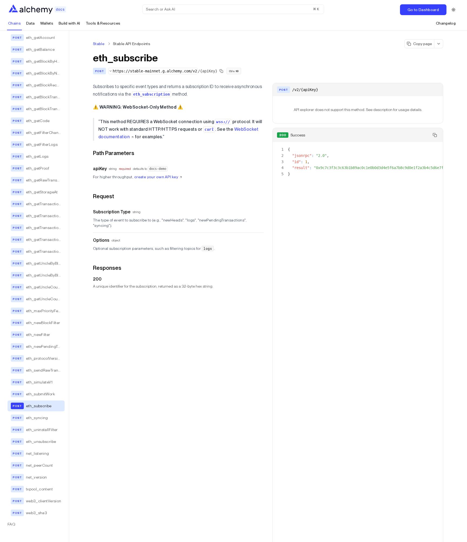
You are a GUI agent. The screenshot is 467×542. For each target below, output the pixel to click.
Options (101, 240)
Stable (98, 44)
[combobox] (153, 71)
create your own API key (156, 177)
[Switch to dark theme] (453, 10)
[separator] (69, 286)
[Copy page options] (438, 43)
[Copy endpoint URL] (221, 71)
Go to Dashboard (423, 10)
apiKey (100, 168)
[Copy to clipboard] (435, 135)
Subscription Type (112, 211)
